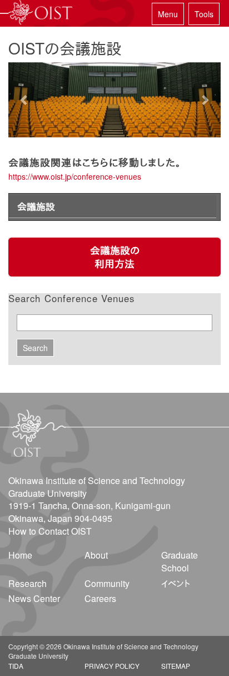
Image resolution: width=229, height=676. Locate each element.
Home (20, 555)
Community (107, 583)
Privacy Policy (112, 665)
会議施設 (36, 206)
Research (27, 583)
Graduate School (179, 561)
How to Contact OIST (50, 531)
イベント (175, 583)
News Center (34, 598)
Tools (204, 13)
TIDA (15, 665)
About (96, 555)
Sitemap (175, 665)
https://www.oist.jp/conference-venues (74, 176)
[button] (24, 99)
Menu (168, 13)
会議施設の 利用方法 (115, 257)
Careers (100, 598)
